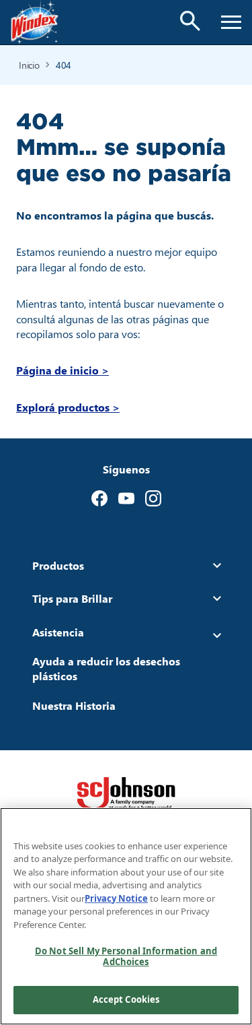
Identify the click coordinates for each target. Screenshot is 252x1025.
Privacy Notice (116, 898)
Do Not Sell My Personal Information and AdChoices (126, 956)
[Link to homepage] (34, 22)
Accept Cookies (126, 999)
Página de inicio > (62, 370)
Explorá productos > (68, 407)
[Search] (190, 20)
